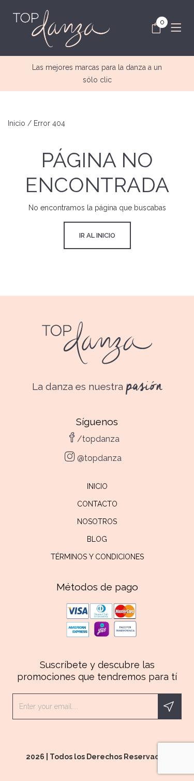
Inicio (16, 123)
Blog (97, 539)
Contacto (97, 504)
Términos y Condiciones (97, 556)
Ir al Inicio (97, 235)
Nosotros (97, 521)
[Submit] (170, 706)
